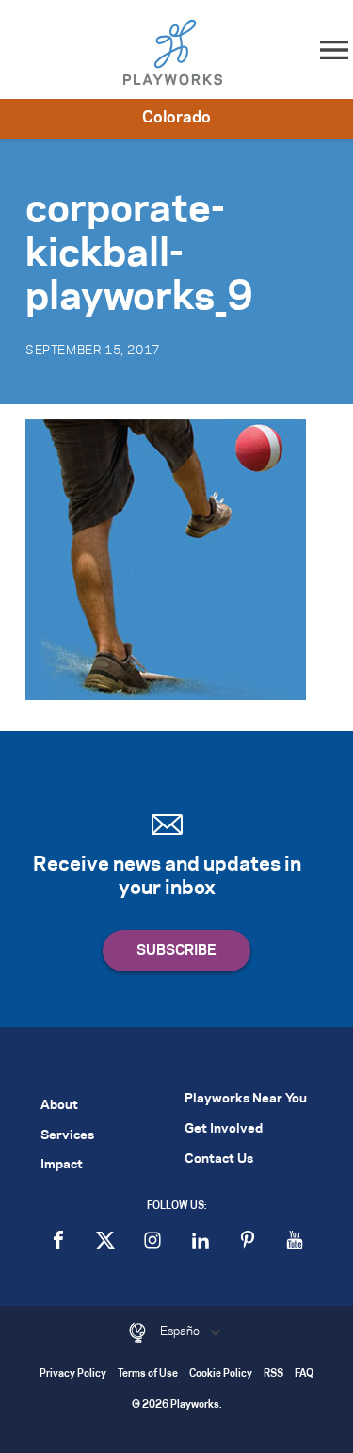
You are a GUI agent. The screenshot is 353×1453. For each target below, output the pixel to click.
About (59, 1106)
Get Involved (224, 1129)
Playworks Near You (246, 1099)
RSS (273, 1374)
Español (182, 1331)
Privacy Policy (73, 1374)
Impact (61, 1165)
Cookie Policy (220, 1374)
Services (67, 1136)
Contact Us (219, 1159)
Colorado (176, 117)
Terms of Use (148, 1374)
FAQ (304, 1374)
